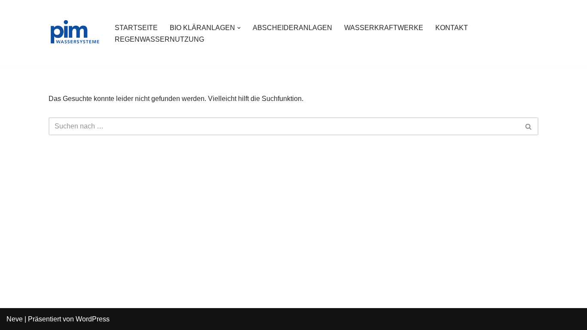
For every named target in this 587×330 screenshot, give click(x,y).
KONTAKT (451, 27)
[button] (239, 28)
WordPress (93, 319)
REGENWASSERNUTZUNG (159, 39)
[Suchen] (528, 126)
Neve (14, 319)
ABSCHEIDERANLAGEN (292, 27)
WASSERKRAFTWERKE (383, 27)
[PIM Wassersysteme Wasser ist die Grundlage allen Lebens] (74, 33)
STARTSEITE (136, 27)
